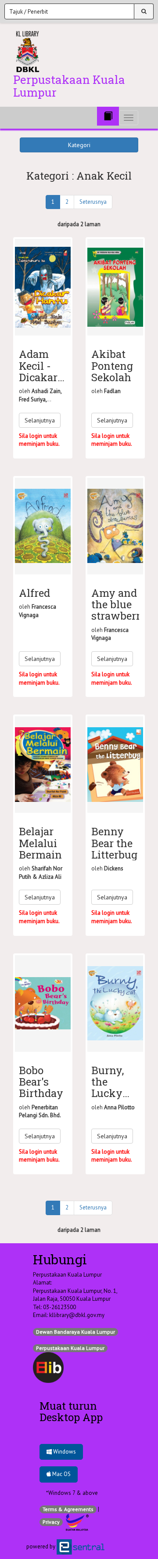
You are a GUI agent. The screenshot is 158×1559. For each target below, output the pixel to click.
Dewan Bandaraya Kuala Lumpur (75, 1331)
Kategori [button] (79, 145)
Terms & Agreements (68, 1509)
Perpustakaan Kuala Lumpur (70, 1348)
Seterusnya (93, 202)
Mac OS (61, 1474)
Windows (64, 1451)
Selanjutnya (40, 420)
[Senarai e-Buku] (108, 116)
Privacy (51, 1522)
